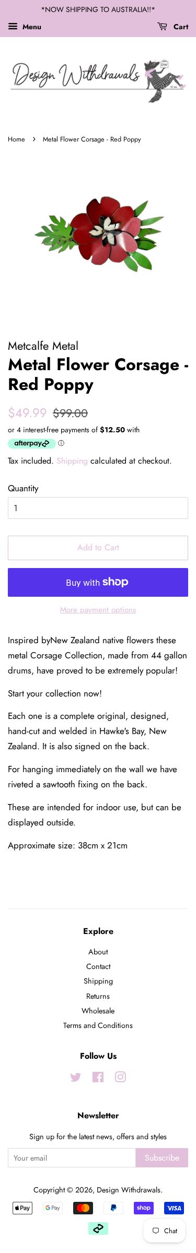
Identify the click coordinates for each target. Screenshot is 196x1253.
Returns (98, 996)
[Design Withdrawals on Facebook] (98, 1079)
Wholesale (98, 1011)
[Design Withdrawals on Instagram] (120, 1079)
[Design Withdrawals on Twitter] (76, 1079)
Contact (98, 966)
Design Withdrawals (128, 1190)
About (98, 952)
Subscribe (162, 1158)
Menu (30, 26)
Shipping (72, 461)
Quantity (23, 488)
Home (16, 139)
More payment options (98, 610)
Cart (179, 26)
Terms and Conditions (98, 1025)
